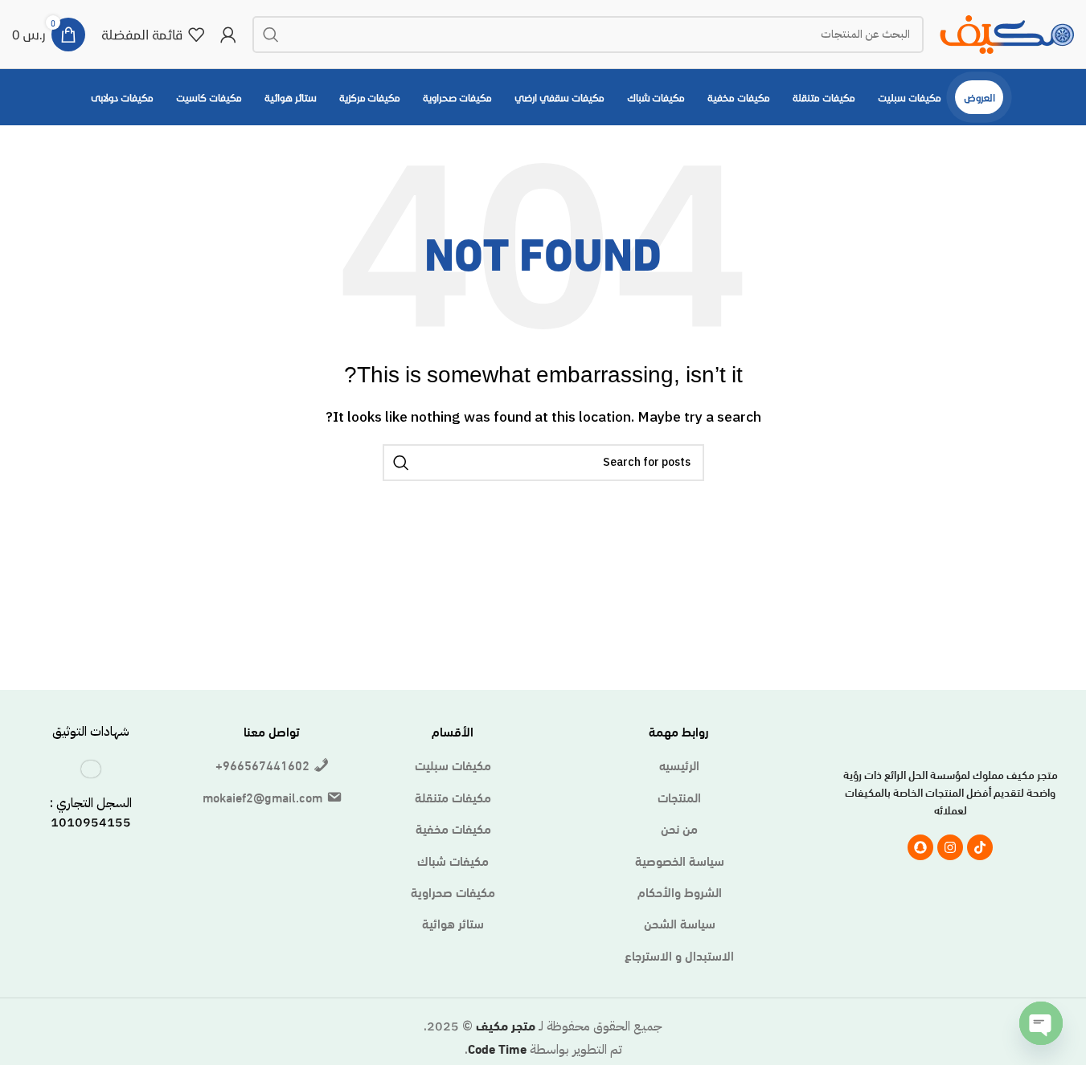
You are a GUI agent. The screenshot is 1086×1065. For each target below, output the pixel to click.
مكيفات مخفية (453, 828)
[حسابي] (228, 34)
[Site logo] (1007, 31)
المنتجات (679, 797)
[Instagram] (950, 847)
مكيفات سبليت (453, 764)
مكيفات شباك (453, 860)
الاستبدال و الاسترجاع (679, 955)
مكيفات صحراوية (453, 891)
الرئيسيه (679, 764)
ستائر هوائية (453, 923)
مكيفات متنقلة (453, 797)
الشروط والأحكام (679, 891)
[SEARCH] (270, 34)
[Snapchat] (920, 847)
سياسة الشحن (679, 923)
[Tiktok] (980, 847)
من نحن (679, 828)
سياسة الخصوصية (679, 860)
